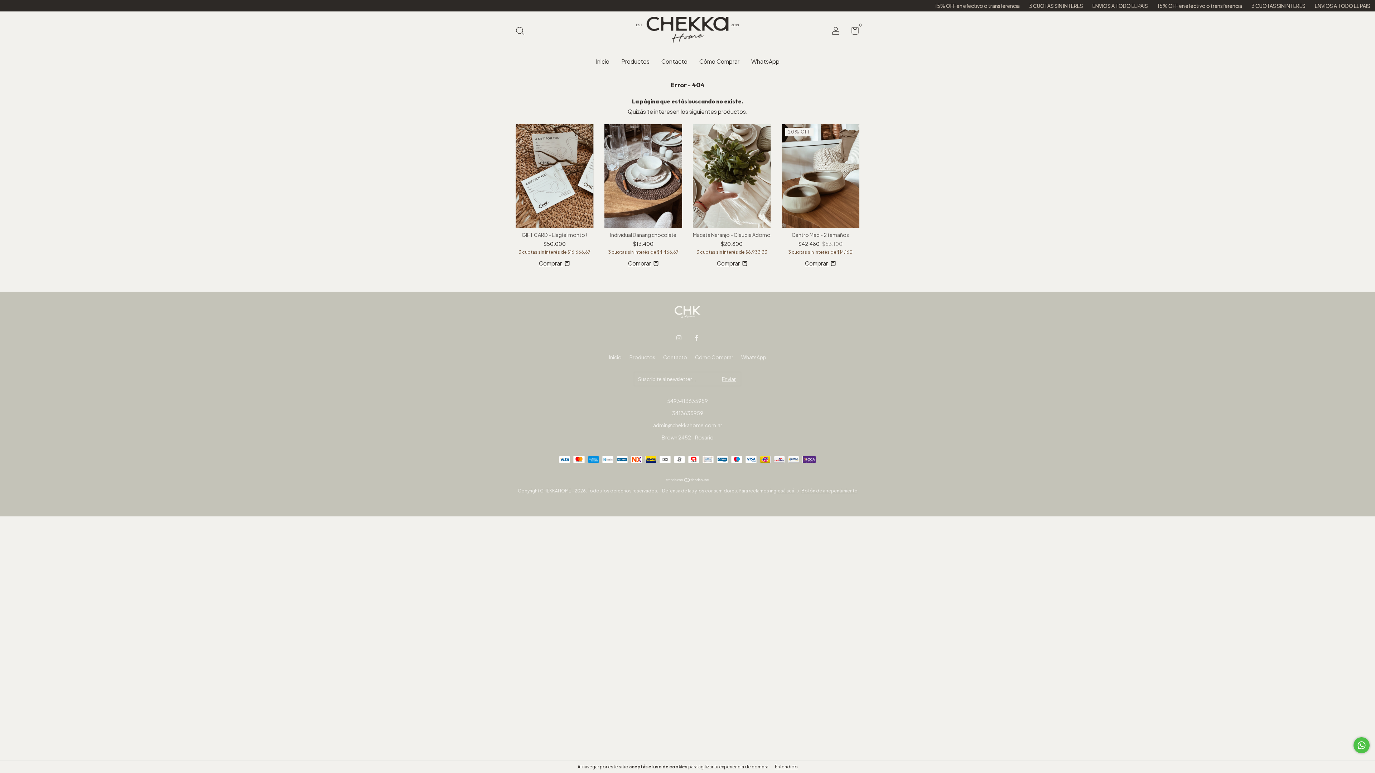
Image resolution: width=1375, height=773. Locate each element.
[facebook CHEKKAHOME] (696, 338)
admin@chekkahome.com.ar (687, 425)
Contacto (674, 61)
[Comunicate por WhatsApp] (1362, 745)
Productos (635, 61)
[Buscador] (523, 31)
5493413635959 (687, 401)
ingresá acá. (782, 491)
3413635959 (687, 413)
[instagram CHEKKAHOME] (679, 338)
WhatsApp (765, 61)
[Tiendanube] (687, 479)
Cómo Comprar (719, 61)
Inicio (602, 61)
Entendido (786, 766)
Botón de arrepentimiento (829, 491)
